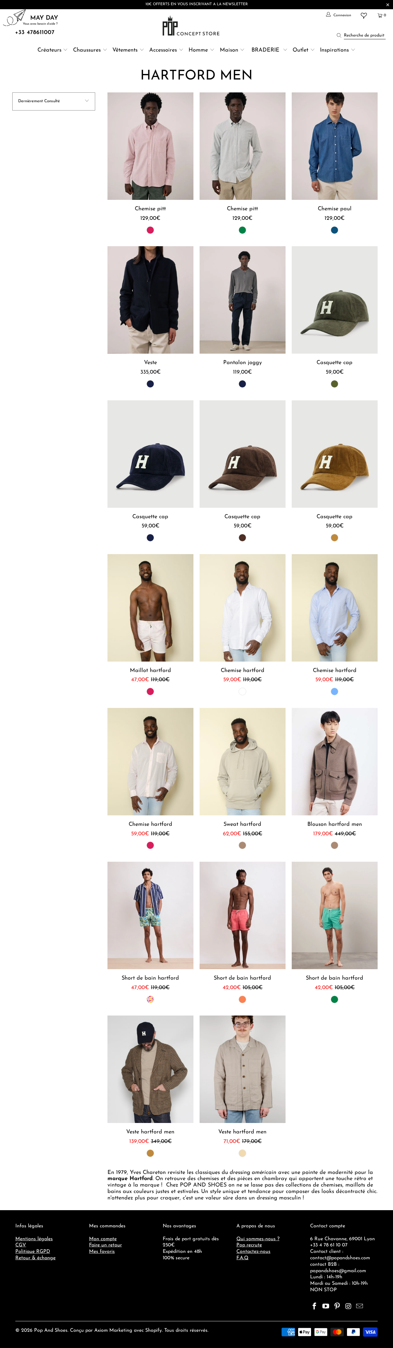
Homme (198, 50)
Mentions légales (34, 1239)
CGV (20, 1245)
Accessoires (163, 50)
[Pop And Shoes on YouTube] (326, 1307)
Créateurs (49, 50)
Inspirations (335, 50)
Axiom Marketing (113, 1330)
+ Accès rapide (150, 160)
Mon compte (103, 1239)
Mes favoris (102, 1251)
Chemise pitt (150, 146)
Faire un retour (105, 1245)
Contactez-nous (253, 1251)
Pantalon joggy (243, 300)
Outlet (300, 50)
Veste (150, 300)
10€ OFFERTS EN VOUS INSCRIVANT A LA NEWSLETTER (197, 4)
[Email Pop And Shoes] (359, 1307)
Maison (229, 50)
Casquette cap (335, 300)
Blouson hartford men (335, 761)
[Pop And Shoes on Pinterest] (337, 1307)
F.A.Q (242, 1258)
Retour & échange (35, 1258)
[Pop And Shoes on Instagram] (348, 1307)
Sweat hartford (243, 761)
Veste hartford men (150, 1069)
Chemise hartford (243, 608)
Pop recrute (249, 1245)
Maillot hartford (150, 608)
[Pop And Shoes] (191, 25)
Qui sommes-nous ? (257, 1239)
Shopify (153, 1330)
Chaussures (87, 50)
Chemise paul (335, 146)
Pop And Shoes (51, 1330)
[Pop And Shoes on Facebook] (314, 1307)
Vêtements (125, 50)
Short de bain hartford (150, 915)
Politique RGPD (32, 1251)
